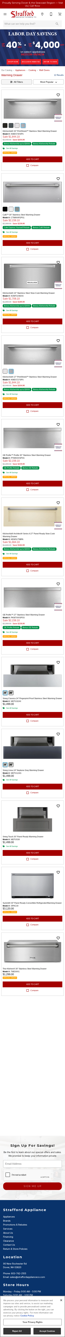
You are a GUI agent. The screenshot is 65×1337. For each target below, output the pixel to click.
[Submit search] (57, 24)
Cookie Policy (27, 1316)
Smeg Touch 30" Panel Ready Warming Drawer (23, 837)
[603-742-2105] (51, 14)
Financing (8, 1236)
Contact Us (9, 1244)
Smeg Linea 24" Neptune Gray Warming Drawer (23, 770)
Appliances (20, 70)
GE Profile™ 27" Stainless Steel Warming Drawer (24, 615)
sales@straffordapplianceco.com (27, 1277)
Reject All (17, 1331)
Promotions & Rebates (15, 1224)
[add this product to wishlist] (58, 95)
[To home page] (24, 14)
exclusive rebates (31, 62)
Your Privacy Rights (32, 1322)
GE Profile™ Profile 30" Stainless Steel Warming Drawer (27, 455)
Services (7, 1228)
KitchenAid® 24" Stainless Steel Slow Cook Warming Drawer (29, 293)
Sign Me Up (32, 1186)
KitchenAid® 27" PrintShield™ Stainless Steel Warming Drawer (30, 377)
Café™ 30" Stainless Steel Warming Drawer (21, 215)
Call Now (35, 5)
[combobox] (48, 81)
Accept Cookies (47, 1331)
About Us (8, 1232)
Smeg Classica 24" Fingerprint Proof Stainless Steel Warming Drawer (32, 698)
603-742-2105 (18, 1273)
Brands (7, 1220)
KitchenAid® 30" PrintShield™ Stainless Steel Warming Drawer (30, 131)
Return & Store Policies (15, 1249)
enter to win (50, 62)
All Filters (18, 82)
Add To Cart (32, 159)
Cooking (32, 70)
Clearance (8, 1241)
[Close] (61, 1300)
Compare (34, 165)
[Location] (42, 14)
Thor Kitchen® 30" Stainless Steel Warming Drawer (25, 969)
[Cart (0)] (60, 14)
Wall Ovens (44, 70)
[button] (5, 14)
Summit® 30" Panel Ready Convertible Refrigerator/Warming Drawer (32, 903)
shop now (13, 62)
